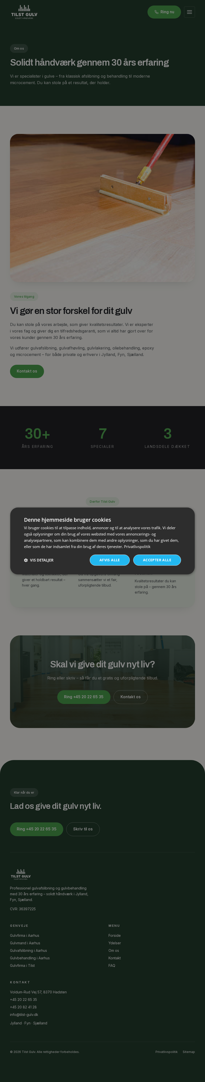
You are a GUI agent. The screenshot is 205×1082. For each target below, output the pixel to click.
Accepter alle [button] (157, 560)
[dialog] (102, 540)
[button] (39, 560)
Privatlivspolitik (137, 546)
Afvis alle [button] (110, 560)
